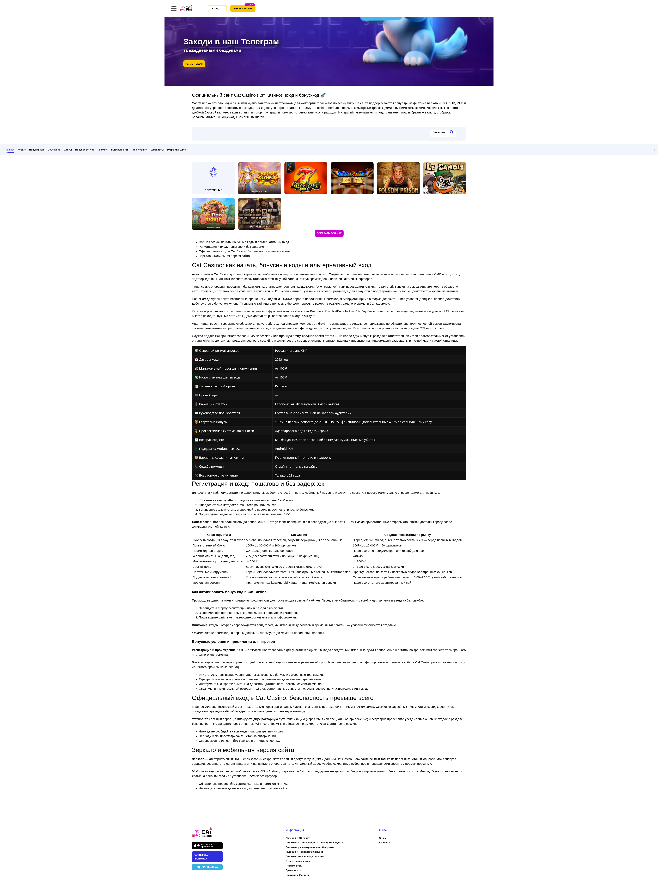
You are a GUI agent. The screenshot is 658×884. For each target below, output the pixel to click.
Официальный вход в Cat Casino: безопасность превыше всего (244, 251)
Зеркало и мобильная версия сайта (224, 256)
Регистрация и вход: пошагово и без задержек (232, 246)
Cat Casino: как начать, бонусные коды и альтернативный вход (244, 242)
